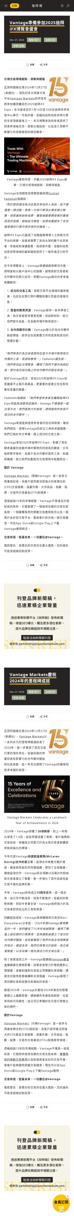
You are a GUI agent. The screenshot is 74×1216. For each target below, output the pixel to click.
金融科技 (50, 39)
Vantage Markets (22, 98)
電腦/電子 (34, 39)
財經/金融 (18, 45)
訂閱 (14, 5)
